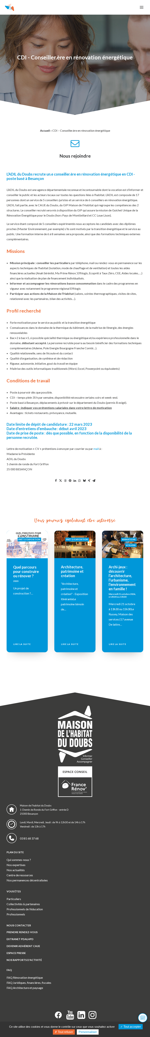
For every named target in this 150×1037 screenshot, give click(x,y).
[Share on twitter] (60, 480)
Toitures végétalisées (119, 569)
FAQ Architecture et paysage (25, 987)
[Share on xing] (89, 480)
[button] (141, 7)
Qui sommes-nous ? (19, 859)
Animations (81, 539)
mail (96, 448)
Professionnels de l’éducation (25, 909)
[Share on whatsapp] (79, 480)
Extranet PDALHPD (20, 939)
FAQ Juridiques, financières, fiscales (29, 982)
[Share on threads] (65, 480)
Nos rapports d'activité (24, 959)
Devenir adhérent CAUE (23, 946)
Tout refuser (65, 1032)
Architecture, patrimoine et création (24, 571)
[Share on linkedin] (75, 480)
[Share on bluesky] (84, 480)
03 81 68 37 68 (29, 838)
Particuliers (14, 899)
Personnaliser (88, 1032)
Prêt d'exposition (29, 539)
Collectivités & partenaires (23, 904)
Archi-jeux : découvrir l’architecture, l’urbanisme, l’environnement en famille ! (74, 578)
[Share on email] (94, 480)
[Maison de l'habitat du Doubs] (9, 7)
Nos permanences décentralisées (27, 880)
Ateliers (83, 545)
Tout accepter (132, 1026)
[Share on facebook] (56, 480)
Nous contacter (19, 925)
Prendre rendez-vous (22, 932)
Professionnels (16, 914)
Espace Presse (16, 953)
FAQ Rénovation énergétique (25, 977)
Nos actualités (16, 870)
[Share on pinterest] (70, 480)
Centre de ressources (20, 875)
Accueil (45, 130)
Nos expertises (16, 865)
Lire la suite (22, 644)
